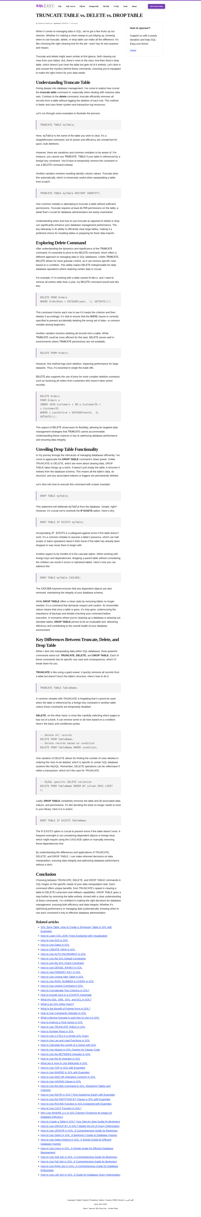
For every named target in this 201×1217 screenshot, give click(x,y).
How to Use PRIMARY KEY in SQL (61, 972)
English (79, 1200)
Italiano (101, 1200)
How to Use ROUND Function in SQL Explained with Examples (76, 1103)
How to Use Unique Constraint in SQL (62, 985)
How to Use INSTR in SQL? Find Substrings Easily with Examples (78, 1094)
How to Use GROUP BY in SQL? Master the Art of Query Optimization (80, 1126)
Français (108, 1200)
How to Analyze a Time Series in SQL (62, 1022)
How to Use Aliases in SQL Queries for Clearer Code (70, 1049)
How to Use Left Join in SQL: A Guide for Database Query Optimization (80, 1174)
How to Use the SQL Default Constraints (63, 958)
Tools (125, 6)
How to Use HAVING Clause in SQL (61, 1081)
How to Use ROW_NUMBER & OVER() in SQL (67, 981)
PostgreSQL (94, 6)
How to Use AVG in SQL (54, 940)
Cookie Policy (113, 1208)
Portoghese (93, 1200)
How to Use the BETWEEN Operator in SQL (65, 1054)
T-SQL (116, 6)
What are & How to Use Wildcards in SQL (64, 1063)
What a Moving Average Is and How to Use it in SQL (70, 1017)
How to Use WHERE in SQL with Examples (65, 1072)
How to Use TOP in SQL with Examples (63, 1067)
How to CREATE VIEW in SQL (58, 949)
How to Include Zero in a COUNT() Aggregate (66, 994)
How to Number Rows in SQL (57, 1031)
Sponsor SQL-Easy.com (98, 1208)
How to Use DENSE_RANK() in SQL (61, 967)
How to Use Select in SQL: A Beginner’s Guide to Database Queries (79, 1135)
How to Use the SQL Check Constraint (62, 963)
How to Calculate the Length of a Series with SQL (68, 1045)
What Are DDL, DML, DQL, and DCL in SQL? (66, 999)
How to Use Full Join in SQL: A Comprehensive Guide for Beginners (79, 1161)
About (134, 6)
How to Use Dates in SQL (55, 944)
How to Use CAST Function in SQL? (61, 1108)
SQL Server (70, 6)
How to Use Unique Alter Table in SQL (62, 976)
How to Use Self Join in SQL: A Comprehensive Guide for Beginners (79, 1157)
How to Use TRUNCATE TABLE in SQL (63, 1026)
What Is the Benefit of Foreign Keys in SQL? (65, 1008)
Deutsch (121, 1200)
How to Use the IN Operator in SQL (60, 1058)
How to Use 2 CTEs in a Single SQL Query (65, 1035)
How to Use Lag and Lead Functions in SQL (65, 1040)
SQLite (82, 6)
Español (86, 1200)
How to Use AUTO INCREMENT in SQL (63, 954)
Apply (133, 50)
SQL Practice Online (156, 6)
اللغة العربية (129, 1200)
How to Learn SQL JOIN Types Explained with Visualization (74, 935)
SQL (60, 6)
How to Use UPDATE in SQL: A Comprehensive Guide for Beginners (79, 1130)
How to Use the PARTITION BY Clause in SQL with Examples (75, 1099)
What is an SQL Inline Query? (57, 1004)
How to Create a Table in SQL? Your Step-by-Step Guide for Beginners (80, 1121)
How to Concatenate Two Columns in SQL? (65, 990)
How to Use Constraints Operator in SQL (63, 1013)
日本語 (114, 1200)
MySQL (106, 6)
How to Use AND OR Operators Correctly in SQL (68, 1076)
